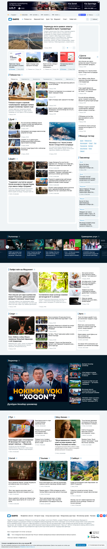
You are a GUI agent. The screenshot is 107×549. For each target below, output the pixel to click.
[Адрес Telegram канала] (98, 515)
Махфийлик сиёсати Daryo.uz (27, 546)
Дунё (47, 19)
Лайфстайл (72, 19)
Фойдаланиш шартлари (68, 516)
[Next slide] (74, 47)
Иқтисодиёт (83, 143)
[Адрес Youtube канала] (101, 515)
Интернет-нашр (39, 516)
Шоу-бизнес (83, 148)
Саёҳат (82, 151)
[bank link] (24, 15)
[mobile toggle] (22, 19)
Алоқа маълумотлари (52, 516)
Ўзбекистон (27, 19)
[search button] (87, 19)
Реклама (92, 516)
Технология (83, 146)
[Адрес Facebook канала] (104, 515)
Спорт (65, 19)
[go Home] (12, 515)
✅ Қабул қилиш (81, 545)
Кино (90, 148)
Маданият (57, 19)
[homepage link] (13, 19)
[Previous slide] (63, 47)
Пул (52, 19)
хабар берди (58, 36)
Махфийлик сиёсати (27, 516)
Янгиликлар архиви (83, 516)
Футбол (90, 146)
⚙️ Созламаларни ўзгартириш (96, 545)
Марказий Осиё (39, 19)
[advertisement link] (82, 15)
